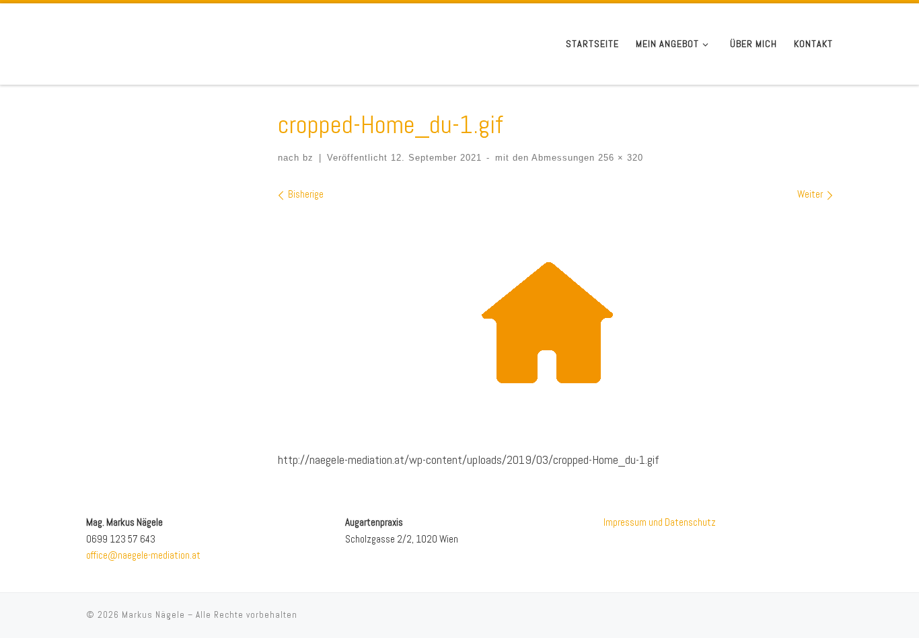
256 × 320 (619, 158)
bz (308, 158)
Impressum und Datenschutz (659, 522)
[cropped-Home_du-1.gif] (556, 322)
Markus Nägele (153, 615)
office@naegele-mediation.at (143, 555)
